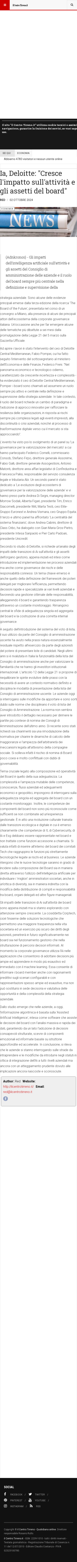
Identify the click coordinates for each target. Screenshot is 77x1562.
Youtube (40, 1500)
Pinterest (16, 1500)
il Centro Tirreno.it (13, 1538)
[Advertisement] (38, 1300)
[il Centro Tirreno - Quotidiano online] (20, 5)
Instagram (16, 1506)
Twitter (40, 1494)
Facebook (16, 1494)
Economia (23, 153)
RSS (38, 1506)
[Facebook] (5, 1098)
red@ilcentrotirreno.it (17, 1092)
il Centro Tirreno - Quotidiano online (36, 1529)
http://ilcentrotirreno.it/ (18, 1086)
